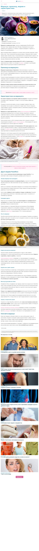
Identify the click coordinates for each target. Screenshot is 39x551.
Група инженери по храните (7, 258)
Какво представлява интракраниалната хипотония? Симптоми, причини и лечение (17, 370)
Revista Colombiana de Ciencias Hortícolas (10, 307)
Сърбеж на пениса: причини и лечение (11, 387)
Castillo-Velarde (9, 129)
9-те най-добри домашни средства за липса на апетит (15, 457)
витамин (21, 136)
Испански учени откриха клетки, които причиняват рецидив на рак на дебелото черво (19, 405)
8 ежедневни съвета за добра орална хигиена (13, 352)
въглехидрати (7, 310)
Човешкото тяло (4, 386)
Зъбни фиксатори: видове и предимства (11, 423)
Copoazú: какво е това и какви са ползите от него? (23, 92)
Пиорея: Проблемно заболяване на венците (12, 440)
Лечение (2, 421)
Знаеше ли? (3, 403)
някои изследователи (25, 111)
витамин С (21, 63)
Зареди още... (19, 476)
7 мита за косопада (6, 474)
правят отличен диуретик (18, 121)
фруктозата (9, 211)
